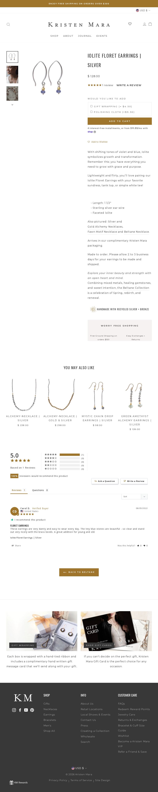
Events (102, 36)
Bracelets (50, 720)
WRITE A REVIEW (128, 85)
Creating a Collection (95, 730)
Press (84, 725)
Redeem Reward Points (134, 709)
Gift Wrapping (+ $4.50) (113, 106)
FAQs (121, 703)
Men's (48, 725)
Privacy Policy (58, 780)
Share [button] (17, 545)
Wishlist (123, 735)
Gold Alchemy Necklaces (105, 226)
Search (85, 741)
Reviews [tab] (16, 490)
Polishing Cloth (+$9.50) (114, 112)
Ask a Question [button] (106, 481)
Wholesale (88, 736)
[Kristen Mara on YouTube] (26, 709)
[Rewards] (18, 782)
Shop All (49, 730)
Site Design (102, 780)
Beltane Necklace (136, 231)
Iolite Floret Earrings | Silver (26, 537)
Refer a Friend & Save (132, 751)
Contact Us (88, 720)
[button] (98, 142)
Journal (85, 36)
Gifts (47, 703)
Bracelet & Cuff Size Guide (131, 728)
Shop (54, 36)
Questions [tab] (38, 490)
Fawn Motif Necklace (102, 231)
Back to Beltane (81, 572)
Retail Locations (92, 709)
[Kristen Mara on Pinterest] (32, 709)
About (68, 36)
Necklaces (50, 709)
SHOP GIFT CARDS (99, 645)
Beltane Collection (136, 287)
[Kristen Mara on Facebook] (20, 709)
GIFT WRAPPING (23, 645)
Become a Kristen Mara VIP (134, 744)
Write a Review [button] (135, 481)
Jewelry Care (126, 714)
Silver (112, 221)
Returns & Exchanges (132, 720)
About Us (87, 703)
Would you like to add (107, 99)
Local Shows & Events (95, 714)
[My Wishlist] (129, 24)
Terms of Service (81, 780)
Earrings (49, 714)
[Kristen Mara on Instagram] (14, 709)
